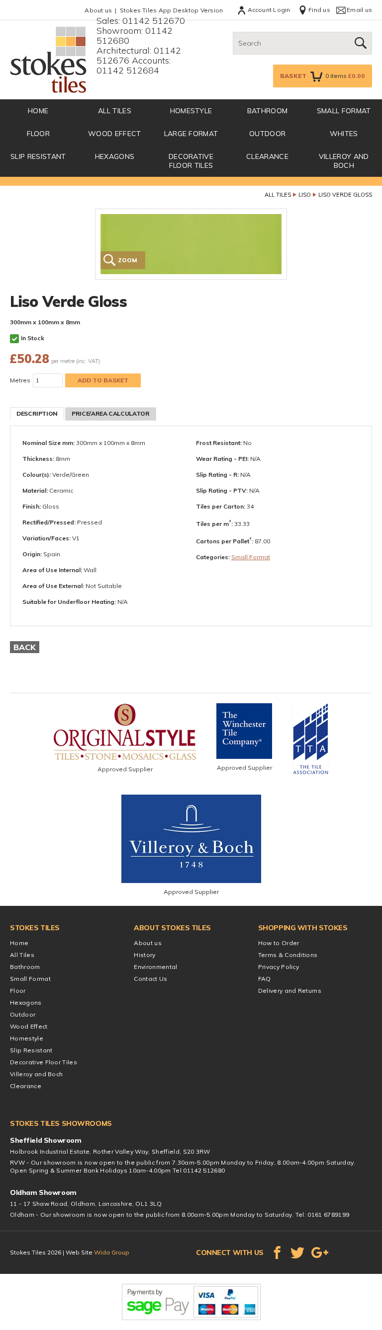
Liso (304, 194)
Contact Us (150, 978)
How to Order (278, 943)
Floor (38, 133)
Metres (20, 380)
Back (24, 647)
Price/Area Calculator (110, 413)
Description (37, 413)
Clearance (267, 156)
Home (19, 943)
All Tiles (114, 110)
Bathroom (267, 110)
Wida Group (111, 1252)
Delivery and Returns (289, 990)
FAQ (264, 978)
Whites (344, 133)
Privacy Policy (278, 966)
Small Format (344, 110)
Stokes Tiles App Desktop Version (171, 10)
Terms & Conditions (288, 955)
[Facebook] (277, 1252)
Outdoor (267, 133)
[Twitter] (297, 1252)
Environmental (155, 966)
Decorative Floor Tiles (191, 161)
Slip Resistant (38, 156)
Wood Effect (114, 133)
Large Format (191, 133)
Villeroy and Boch (344, 161)
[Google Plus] (319, 1252)
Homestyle (191, 110)
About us (98, 10)
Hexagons (115, 156)
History (144, 955)
